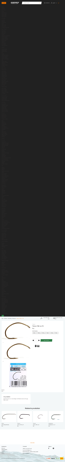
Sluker (3, 120)
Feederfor (3, 21)
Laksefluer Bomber (5, 179)
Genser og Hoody (5, 223)
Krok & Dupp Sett (5, 257)
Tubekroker (3, 178)
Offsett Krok (4, 237)
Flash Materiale (4, 201)
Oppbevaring (4, 296)
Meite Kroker (4, 32)
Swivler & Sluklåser (5, 241)
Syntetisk (3, 202)
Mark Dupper (4, 250)
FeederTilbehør (4, 12)
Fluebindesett (4, 206)
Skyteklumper (4, 149)
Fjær (2, 197)
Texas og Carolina (5, 270)
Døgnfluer (3, 168)
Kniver (3, 288)
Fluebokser (3, 154)
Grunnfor (3, 20)
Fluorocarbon (4, 117)
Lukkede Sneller (4, 108)
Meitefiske (3, 8)
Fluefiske (3, 138)
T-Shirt (3, 219)
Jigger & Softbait (4, 134)
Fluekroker (3, 191)
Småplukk (3, 273)
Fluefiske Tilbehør (5, 163)
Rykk (2, 60)
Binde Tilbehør (4, 186)
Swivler (3, 244)
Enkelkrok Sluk (4, 234)
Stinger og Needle (5, 38)
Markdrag (3, 136)
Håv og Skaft (4, 43)
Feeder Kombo (4, 16)
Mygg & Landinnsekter (5, 171)
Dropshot (3, 269)
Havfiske (3, 47)
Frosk (2, 130)
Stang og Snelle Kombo (5, 100)
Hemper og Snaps (5, 245)
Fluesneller (3, 146)
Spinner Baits (4, 131)
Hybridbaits (3, 129)
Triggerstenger (4, 86)
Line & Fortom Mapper (5, 152)
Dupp (2, 248)
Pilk (2, 52)
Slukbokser (3, 304)
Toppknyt (3, 41)
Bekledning (3, 208)
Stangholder (4, 281)
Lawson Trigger (4, 89)
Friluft (3, 292)
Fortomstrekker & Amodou (6, 157)
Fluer (2, 165)
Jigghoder (3, 262)
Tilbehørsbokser (4, 305)
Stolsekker (3, 309)
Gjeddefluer (3, 182)
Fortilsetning (4, 22)
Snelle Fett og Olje (5, 111)
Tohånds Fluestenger (5, 144)
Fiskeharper (3, 63)
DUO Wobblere (4, 126)
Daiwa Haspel (4, 71)
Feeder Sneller (4, 15)
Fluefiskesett (4, 141)
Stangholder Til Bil (5, 282)
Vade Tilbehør (4, 225)
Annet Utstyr (4, 267)
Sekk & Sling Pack (4, 299)
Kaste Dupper (4, 251)
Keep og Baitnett (4, 45)
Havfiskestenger (4, 49)
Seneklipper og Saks (5, 285)
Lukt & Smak (4, 26)
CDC (2, 194)
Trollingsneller (4, 107)
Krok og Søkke (4, 231)
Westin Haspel (4, 73)
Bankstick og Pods (5, 39)
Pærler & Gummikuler (5, 271)
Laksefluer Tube (4, 177)
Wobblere (3, 125)
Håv (2, 276)
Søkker (3, 238)
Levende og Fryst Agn (5, 27)
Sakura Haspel (4, 83)
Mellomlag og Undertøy (6, 222)
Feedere (3, 11)
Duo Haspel (3, 77)
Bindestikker (4, 185)
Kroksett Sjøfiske (4, 57)
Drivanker (3, 290)
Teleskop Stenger (5, 96)
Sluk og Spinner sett (5, 128)
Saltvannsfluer (4, 174)
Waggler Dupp (4, 252)
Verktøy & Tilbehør (5, 274)
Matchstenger (4, 40)
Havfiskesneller (4, 50)
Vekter (3, 280)
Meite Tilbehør (4, 29)
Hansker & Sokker (5, 224)
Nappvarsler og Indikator (6, 35)
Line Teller (3, 66)
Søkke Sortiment (4, 239)
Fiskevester (3, 214)
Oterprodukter (4, 286)
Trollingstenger (4, 98)
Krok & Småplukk (4, 230)
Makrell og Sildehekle (5, 58)
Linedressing (4, 155)
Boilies (3, 23)
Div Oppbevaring (4, 313)
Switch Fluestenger (5, 145)
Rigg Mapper (4, 310)
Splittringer (3, 246)
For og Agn (3, 18)
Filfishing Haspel (4, 75)
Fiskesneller (3, 102)
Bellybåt (3, 162)
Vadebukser (3, 211)
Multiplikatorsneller (5, 105)
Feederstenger (4, 14)
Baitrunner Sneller (5, 110)
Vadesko (3, 212)
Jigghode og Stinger (5, 260)
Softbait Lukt (4, 135)
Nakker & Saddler (4, 200)
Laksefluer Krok (4, 180)
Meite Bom (3, 33)
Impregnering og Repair (6, 228)
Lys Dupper (3, 255)
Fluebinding (3, 183)
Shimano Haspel (4, 78)
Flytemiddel (3, 156)
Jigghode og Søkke (5, 62)
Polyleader (3, 161)
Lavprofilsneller (4, 106)
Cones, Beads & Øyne (5, 195)
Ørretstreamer (4, 173)
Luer (2, 218)
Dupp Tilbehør (4, 256)
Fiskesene (3, 113)
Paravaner (3, 287)
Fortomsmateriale (5, 159)
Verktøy (3, 188)
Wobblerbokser (4, 307)
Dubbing (3, 196)
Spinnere (3, 121)
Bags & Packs (4, 298)
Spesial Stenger (4, 99)
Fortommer (4, 264)
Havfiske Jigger (4, 61)
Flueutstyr (3, 140)
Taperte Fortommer (5, 160)
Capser (3, 217)
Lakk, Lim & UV (4, 205)
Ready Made (4, 30)
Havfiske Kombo (4, 51)
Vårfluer (3, 169)
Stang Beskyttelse (5, 302)
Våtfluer (3, 167)
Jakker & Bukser (4, 213)
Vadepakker (3, 209)
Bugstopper (4, 216)
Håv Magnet (4, 277)
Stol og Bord (4, 44)
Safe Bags (3, 303)
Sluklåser (3, 243)
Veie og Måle (4, 291)
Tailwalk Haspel (4, 76)
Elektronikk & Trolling (5, 293)
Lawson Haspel (4, 72)
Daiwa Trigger (4, 88)
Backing (3, 150)
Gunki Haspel (4, 80)
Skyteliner (3, 151)
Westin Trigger (4, 90)
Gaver (3, 295)
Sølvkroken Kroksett (5, 55)
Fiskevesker (3, 308)
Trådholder (3, 190)
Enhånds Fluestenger (5, 143)
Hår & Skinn (3, 199)
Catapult (3, 34)
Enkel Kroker (4, 233)
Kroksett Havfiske (5, 56)
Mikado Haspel (4, 82)
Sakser (3, 189)
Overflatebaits (4, 124)
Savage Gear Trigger (5, 92)
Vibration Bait (4, 123)
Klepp (2, 279)
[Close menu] (3, 316)
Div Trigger (3, 93)
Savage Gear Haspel (5, 81)
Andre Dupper (4, 258)
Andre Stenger (4, 95)
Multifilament (4, 114)
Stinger (3, 263)
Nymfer (3, 172)
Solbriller (3, 227)
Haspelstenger (4, 69)
